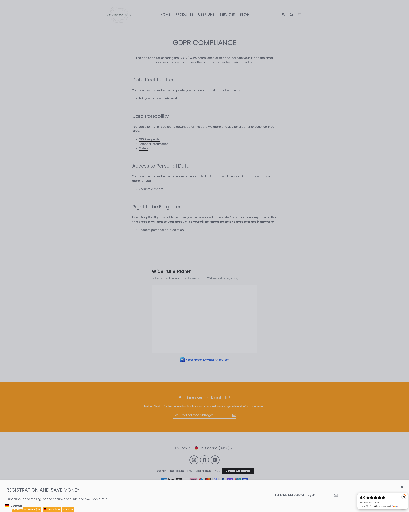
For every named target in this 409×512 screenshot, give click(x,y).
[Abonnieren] (335, 494)
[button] (26, 509)
